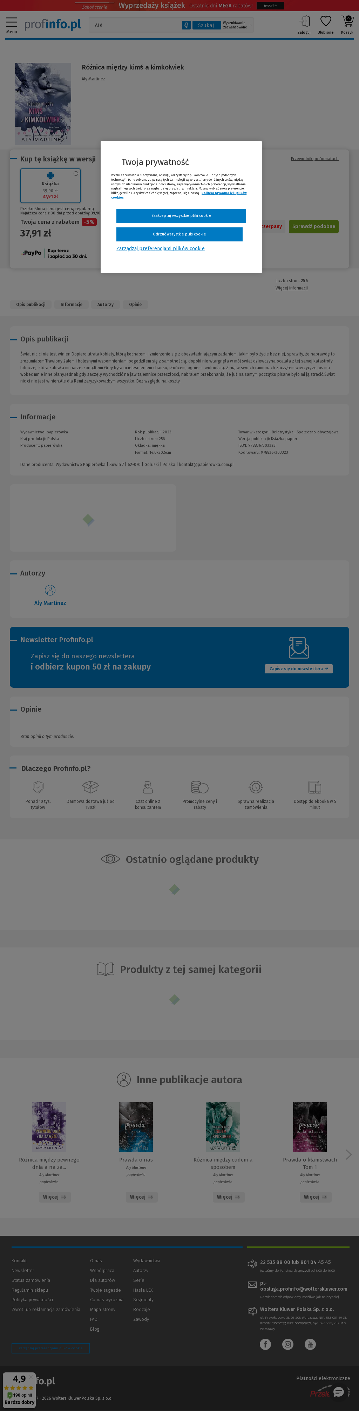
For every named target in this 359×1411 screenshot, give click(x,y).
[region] (181, 207)
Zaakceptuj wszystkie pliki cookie (181, 215)
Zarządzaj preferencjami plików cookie (160, 249)
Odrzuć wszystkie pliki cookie (179, 234)
